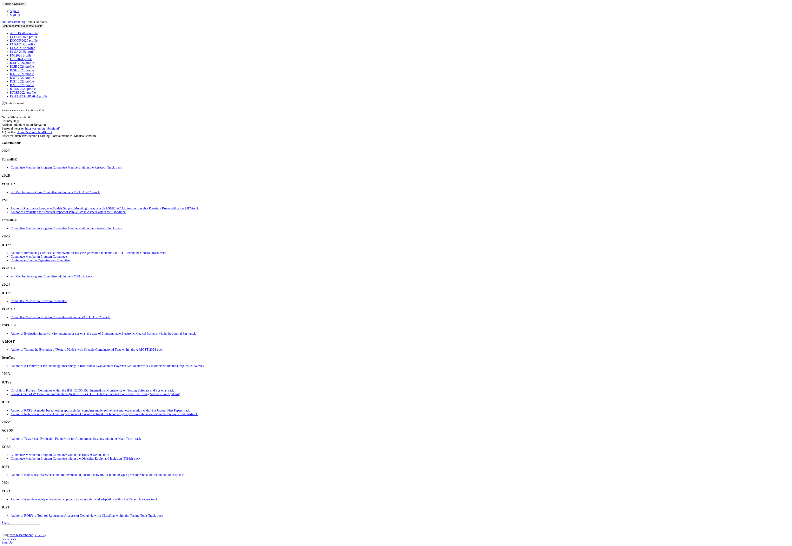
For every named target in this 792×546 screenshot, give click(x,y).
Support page (9, 538)
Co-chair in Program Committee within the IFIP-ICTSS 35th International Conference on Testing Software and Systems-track (92, 390)
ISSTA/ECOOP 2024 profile (28, 96)
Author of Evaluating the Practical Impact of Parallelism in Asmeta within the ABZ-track (68, 212)
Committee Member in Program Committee (39, 256)
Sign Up (7, 542)
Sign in (14, 11)
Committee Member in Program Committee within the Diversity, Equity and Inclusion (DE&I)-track (75, 458)
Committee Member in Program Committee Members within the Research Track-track (66, 167)
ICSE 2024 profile (22, 63)
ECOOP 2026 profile (24, 40)
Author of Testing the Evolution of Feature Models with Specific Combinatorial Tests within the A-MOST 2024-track (87, 349)
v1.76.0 (40, 535)
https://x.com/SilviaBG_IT (34, 132)
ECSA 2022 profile (22, 48)
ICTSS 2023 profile (23, 89)
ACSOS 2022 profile (24, 33)
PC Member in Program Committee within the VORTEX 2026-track (55, 192)
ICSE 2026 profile (22, 66)
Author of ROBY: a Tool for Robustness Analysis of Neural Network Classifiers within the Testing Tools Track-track (87, 515)
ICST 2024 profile (22, 85)
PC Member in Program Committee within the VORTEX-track (51, 276)
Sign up (15, 15)
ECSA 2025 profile (22, 51)
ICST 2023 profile (22, 81)
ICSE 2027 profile (22, 70)
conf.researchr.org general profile (22, 25)
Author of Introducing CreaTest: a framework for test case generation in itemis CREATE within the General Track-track (88, 253)
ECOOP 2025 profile (24, 37)
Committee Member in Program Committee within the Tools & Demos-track (60, 454)
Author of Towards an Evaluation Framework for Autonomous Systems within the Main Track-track (76, 438)
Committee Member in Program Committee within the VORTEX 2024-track (60, 317)
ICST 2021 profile (22, 74)
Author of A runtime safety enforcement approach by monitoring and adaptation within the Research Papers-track (84, 499)
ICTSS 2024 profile (23, 92)
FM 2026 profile (20, 55)
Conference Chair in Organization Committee (40, 260)
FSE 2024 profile (21, 59)
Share (5, 522)
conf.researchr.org (13, 22)
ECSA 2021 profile (22, 44)
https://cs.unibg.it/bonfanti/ (42, 128)
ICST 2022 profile (22, 77)
